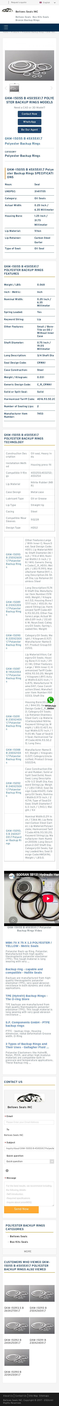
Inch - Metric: (12, 292)
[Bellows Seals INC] (7, 10)
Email (9, 1116)
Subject (10, 1142)
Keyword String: (14, 319)
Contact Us (21, 1396)
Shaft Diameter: (14, 342)
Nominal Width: (13, 299)
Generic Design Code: (17, 384)
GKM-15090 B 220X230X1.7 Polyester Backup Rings (14, 642)
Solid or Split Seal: (15, 392)
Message (10, 1178)
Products (15, 32)
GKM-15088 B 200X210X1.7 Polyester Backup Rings (13, 756)
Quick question (15, 1156)
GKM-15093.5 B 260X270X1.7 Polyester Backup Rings (14, 837)
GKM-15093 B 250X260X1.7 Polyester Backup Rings (14, 561)
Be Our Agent (29, 129)
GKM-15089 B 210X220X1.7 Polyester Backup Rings (13, 608)
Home (5, 32)
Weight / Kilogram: (16, 377)
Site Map (33, 1396)
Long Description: (15, 355)
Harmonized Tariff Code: (19, 399)
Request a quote (18, 2)
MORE (28, 1251)
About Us (8, 1396)
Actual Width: (13, 205)
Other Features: (14, 326)
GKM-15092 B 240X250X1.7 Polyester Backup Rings (14, 790)
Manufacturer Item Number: (16, 415)
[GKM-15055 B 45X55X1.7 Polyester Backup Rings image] (29, 66)
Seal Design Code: (15, 362)
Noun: (8, 184)
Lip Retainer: (13, 238)
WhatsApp (29, 122)
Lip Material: (13, 231)
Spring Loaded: (13, 312)
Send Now (21, 1209)
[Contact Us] (51, 703)
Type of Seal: (13, 248)
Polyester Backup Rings (33, 32)
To (8, 1129)
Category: (11, 198)
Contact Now (29, 114)
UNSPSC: (10, 191)
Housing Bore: (13, 216)
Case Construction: (15, 370)
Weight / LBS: (12, 284)
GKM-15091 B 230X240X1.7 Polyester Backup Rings (14, 723)
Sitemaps (44, 1396)
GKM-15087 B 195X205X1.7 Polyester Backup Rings (13, 675)
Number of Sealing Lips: (19, 406)
